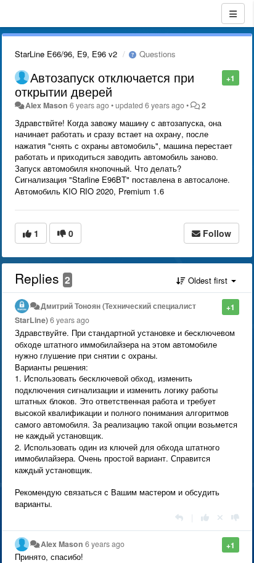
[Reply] (179, 517)
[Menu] (233, 13)
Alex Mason (46, 105)
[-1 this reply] (235, 517)
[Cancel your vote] (220, 517)
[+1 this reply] (205, 517)
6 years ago (69, 319)
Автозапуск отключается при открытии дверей (104, 84)
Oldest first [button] (208, 280)
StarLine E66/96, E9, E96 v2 (66, 54)
